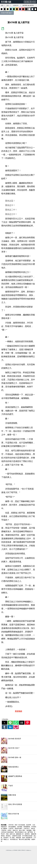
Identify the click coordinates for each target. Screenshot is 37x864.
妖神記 (10, 830)
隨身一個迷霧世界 (27, 837)
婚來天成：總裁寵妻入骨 (17, 834)
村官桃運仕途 (14, 839)
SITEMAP (15, 850)
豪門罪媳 (30, 832)
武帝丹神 (11, 825)
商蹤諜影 (18, 837)
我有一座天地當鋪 (20, 825)
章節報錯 (18, 711)
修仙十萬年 (22, 830)
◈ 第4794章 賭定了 (6, 13)
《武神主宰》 (15, 5)
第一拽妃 (12, 837)
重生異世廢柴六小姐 (21, 832)
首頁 (2, 5)
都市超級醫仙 (12, 826)
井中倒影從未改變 (27, 835)
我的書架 (26, 2)
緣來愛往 (27, 834)
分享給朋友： (5, 719)
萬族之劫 (15, 830)
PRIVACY (24, 850)
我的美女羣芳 (19, 828)
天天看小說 (6, 2)
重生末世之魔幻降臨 (25, 839)
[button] (4, 723)
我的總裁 (29, 830)
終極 (7, 834)
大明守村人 (27, 828)
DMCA (19, 850)
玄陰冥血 (4, 830)
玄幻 (8, 5)
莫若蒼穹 (6, 837)
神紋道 (33, 828)
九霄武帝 (11, 828)
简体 (34, 2)
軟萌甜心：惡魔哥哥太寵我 (13, 835)
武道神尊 (28, 825)
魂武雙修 (20, 826)
